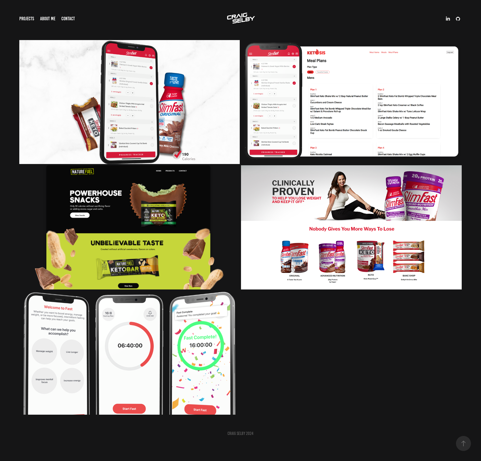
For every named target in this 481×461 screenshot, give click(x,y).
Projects (26, 18)
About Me (47, 18)
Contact (68, 18)
